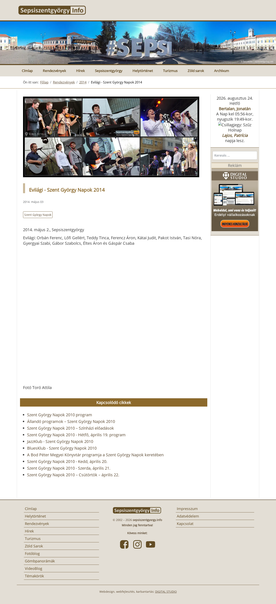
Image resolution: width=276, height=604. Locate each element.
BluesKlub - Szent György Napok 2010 (62, 448)
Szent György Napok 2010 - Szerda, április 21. (68, 468)
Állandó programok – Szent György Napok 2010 (71, 421)
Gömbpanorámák (40, 561)
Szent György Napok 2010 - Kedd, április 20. (67, 461)
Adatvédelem (188, 516)
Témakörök (34, 575)
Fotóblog (32, 553)
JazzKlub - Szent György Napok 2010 (60, 441)
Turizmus (170, 70)
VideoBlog (33, 568)
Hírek (80, 70)
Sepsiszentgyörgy (108, 70)
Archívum (221, 70)
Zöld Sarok (34, 546)
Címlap (27, 70)
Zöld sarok (196, 70)
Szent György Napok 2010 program (59, 414)
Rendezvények (54, 70)
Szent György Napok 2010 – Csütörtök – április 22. (73, 475)
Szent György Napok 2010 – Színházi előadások (70, 428)
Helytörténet (143, 70)
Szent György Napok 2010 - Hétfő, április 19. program (76, 434)
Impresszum (187, 508)
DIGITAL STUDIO (166, 591)
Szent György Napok (37, 215)
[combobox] (235, 155)
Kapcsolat (185, 523)
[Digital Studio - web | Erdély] (235, 199)
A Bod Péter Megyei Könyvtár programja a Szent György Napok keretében (95, 454)
